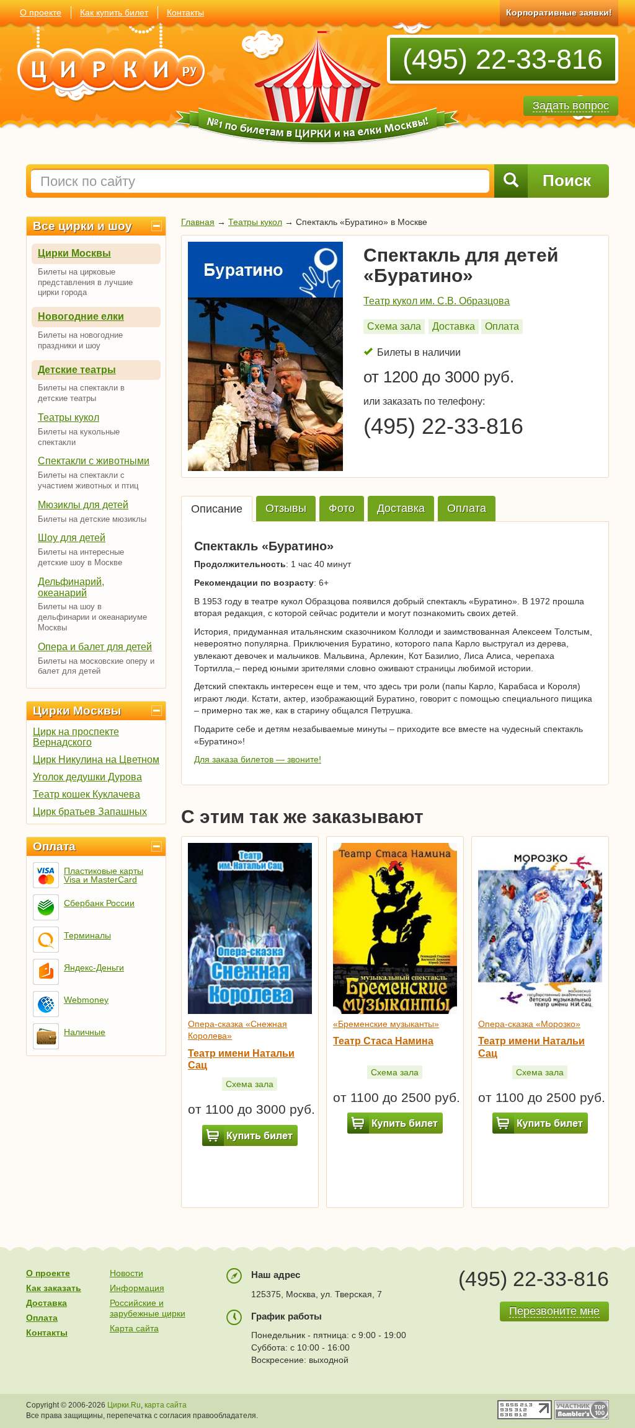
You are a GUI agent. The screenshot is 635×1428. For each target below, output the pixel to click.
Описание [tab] (216, 509)
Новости (126, 1273)
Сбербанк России (99, 903)
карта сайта (165, 1405)
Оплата (54, 846)
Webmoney (86, 1000)
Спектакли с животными (93, 461)
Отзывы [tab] (285, 508)
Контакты (185, 12)
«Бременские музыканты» (386, 1024)
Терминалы (87, 935)
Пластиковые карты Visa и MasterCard (103, 875)
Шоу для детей (71, 537)
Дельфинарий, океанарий (71, 587)
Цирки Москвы (74, 253)
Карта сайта (134, 1328)
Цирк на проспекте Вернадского (76, 736)
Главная (198, 222)
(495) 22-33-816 (502, 59)
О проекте (40, 12)
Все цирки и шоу (82, 226)
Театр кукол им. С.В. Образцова (436, 301)
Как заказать (53, 1288)
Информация (137, 1288)
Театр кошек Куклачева (86, 794)
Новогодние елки (81, 316)
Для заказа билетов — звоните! (257, 759)
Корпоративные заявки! (559, 12)
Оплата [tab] (466, 508)
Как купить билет (114, 12)
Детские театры (77, 369)
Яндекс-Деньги (94, 967)
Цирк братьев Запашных (90, 811)
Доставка (453, 326)
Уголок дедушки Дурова (87, 777)
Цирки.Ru (124, 1405)
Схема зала (394, 326)
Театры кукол (68, 417)
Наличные (84, 1032)
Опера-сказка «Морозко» (529, 1024)
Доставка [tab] (401, 508)
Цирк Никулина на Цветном (96, 759)
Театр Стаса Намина (383, 1041)
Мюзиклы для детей (83, 505)
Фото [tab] (342, 508)
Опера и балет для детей (95, 646)
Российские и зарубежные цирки (147, 1308)
